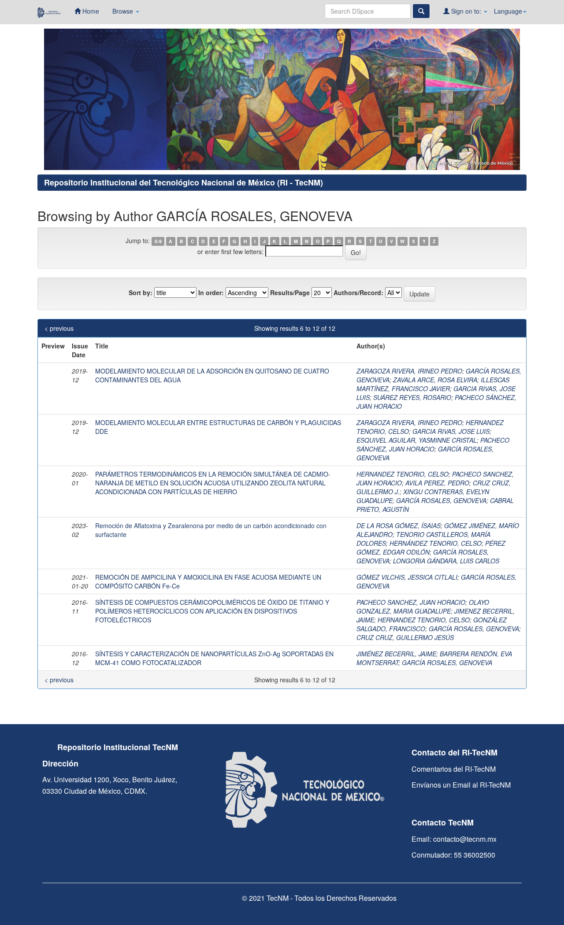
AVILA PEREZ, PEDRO (437, 482)
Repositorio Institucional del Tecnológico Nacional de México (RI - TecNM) (183, 182)
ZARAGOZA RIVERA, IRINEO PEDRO (409, 370)
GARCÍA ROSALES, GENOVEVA (441, 500)
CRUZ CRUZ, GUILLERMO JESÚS (405, 637)
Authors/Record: (358, 292)
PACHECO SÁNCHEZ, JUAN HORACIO (432, 444)
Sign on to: (466, 11)
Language (508, 11)
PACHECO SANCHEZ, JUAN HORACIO (410, 602)
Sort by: (140, 292)
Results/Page (290, 292)
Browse (123, 11)
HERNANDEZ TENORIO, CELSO (402, 474)
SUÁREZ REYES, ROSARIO (412, 397)
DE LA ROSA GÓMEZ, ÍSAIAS (398, 525)
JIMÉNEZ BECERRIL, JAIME (396, 653)
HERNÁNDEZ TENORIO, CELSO (436, 543)
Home (90, 11)
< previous (59, 328)
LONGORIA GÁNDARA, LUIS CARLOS (446, 560)
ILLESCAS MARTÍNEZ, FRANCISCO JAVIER (432, 384)
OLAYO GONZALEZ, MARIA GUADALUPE (422, 606)
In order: (211, 292)
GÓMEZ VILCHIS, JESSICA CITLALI (406, 577)
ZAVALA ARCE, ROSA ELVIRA (435, 379)
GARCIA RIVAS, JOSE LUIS (451, 431)
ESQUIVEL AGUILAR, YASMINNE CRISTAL (416, 440)
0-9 (158, 241)
